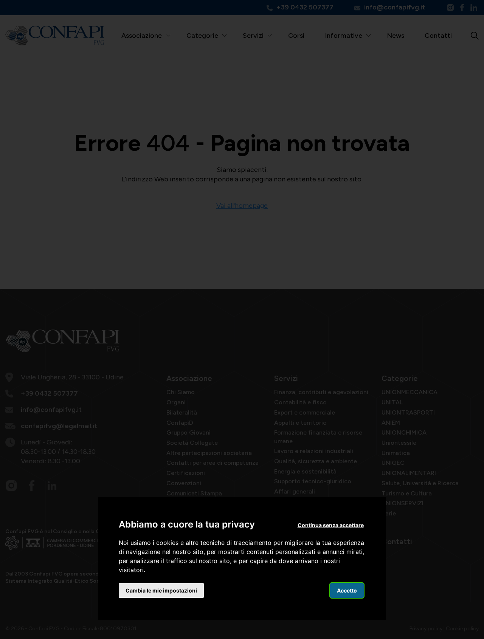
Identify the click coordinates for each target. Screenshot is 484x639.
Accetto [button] (347, 590)
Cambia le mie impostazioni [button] (161, 590)
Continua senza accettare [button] (331, 525)
